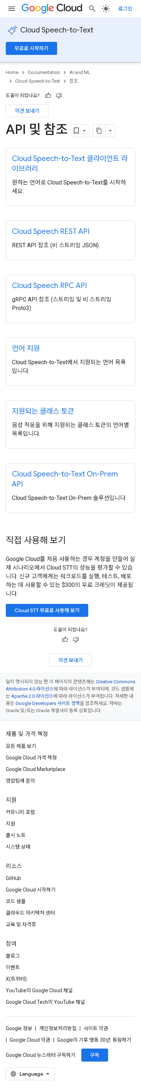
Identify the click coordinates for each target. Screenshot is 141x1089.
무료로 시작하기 (31, 48)
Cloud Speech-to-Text (56, 30)
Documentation (44, 72)
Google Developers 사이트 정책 (48, 703)
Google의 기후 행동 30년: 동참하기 (94, 1040)
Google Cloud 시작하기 (31, 890)
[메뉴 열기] (11, 8)
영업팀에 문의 (20, 781)
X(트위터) (16, 979)
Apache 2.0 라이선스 (32, 696)
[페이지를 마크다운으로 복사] (99, 131)
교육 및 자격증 (21, 924)
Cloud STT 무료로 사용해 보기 (47, 610)
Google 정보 (19, 1028)
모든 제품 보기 (21, 746)
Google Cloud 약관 (30, 1040)
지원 (10, 824)
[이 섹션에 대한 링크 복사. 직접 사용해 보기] (75, 541)
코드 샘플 (16, 901)
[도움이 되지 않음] (59, 95)
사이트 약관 (96, 1028)
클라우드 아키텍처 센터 (30, 913)
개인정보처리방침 (58, 1028)
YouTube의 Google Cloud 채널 (39, 990)
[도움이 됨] (48, 95)
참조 (73, 81)
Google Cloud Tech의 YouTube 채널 (45, 1002)
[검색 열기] (92, 8)
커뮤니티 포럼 (20, 812)
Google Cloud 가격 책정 (31, 758)
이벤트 (13, 967)
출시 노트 (16, 835)
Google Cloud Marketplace (35, 769)
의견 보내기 (27, 111)
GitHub (13, 878)
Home (12, 72)
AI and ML (79, 72)
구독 (94, 1055)
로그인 (125, 9)
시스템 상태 (18, 847)
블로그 (13, 956)
